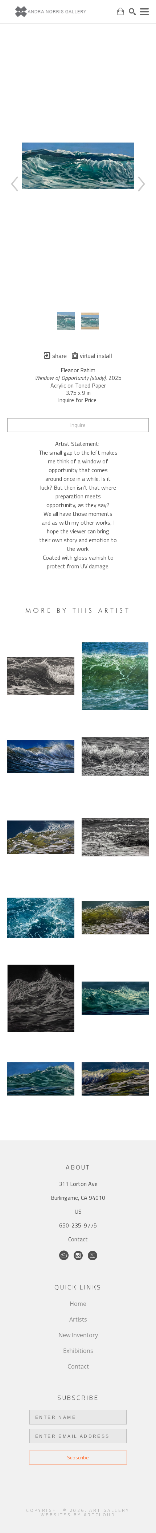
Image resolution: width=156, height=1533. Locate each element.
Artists (78, 1319)
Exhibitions (78, 1351)
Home (78, 1304)
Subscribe (78, 1457)
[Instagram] (78, 1255)
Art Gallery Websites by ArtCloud (85, 1512)
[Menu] (144, 11)
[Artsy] (92, 1255)
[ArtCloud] (64, 1255)
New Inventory (78, 1335)
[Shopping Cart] (120, 11)
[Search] (132, 11)
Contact (78, 1239)
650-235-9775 (78, 1225)
